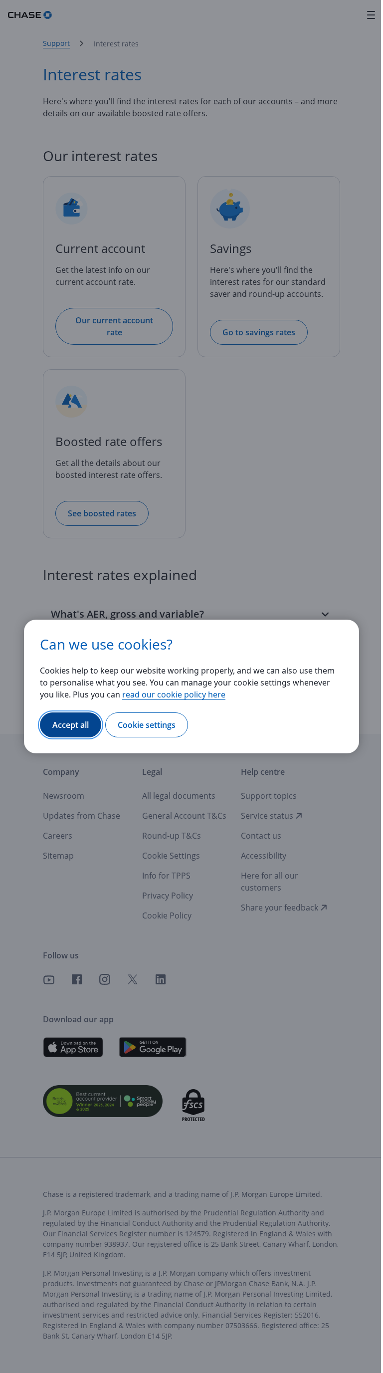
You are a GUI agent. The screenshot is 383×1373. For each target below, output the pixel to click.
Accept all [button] (70, 724)
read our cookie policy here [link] (173, 694)
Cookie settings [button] (147, 724)
